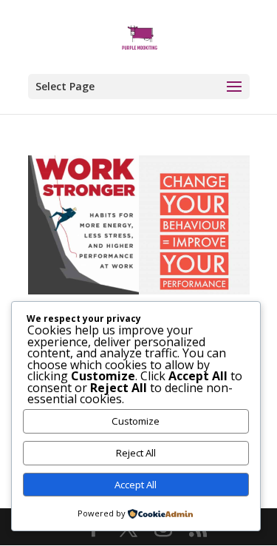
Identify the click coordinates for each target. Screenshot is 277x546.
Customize (136, 421)
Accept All (135, 484)
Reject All (136, 452)
